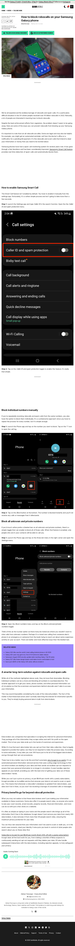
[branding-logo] (37, 6)
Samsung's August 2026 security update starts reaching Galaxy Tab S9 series (29, 657)
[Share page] (7, 21)
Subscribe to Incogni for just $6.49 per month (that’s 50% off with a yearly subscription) (35, 835)
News (9, 10)
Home (3, 10)
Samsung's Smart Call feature (61, 149)
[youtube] (39, 927)
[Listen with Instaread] (11, 21)
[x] (29, 927)
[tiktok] (36, 927)
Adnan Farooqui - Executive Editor (34, 894)
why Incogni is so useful (57, 760)
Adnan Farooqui (25, 23)
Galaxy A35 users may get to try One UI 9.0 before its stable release (26, 655)
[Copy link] (3, 21)
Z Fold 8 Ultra (26, 2)
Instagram (66, 2)
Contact (58, 933)
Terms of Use (42, 933)
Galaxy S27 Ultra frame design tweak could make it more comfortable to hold (29, 659)
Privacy (51, 933)
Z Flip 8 (34, 2)
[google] (49, 927)
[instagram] (32, 927)
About (16, 933)
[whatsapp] (46, 927)
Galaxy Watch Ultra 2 (46, 2)
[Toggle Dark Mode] (64, 7)
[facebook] (26, 927)
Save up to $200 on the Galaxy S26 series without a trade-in (24, 662)
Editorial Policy (24, 933)
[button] (3, 6)
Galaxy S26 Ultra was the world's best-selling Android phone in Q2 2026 (28, 652)
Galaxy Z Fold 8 (15, 2)
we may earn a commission (9, 28)
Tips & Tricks (6, 918)
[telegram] (43, 927)
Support (33, 933)
